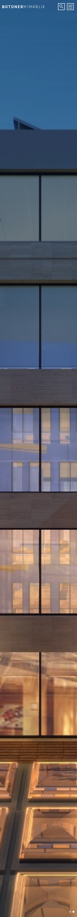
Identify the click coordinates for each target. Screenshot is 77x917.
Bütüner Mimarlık (22, 5)
